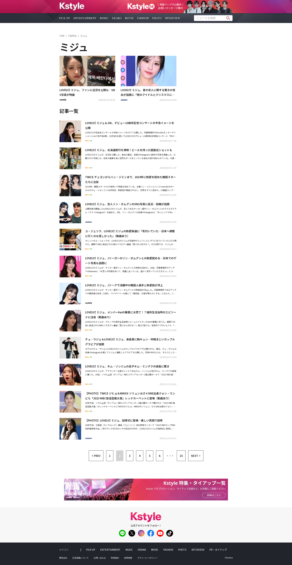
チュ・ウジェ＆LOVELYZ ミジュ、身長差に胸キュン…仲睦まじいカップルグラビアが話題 (130, 341)
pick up (64, 18)
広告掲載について (80, 558)
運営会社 (63, 558)
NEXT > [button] (196, 456)
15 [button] (181, 456)
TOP (61, 36)
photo (157, 18)
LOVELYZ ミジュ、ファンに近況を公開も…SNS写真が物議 (87, 92)
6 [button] (159, 456)
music (104, 18)
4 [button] (139, 456)
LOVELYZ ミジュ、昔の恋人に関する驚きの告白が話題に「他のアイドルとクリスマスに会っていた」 (148, 92)
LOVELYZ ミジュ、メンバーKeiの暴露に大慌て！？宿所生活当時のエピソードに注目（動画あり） (130, 314)
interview (172, 18)
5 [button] (149, 456)
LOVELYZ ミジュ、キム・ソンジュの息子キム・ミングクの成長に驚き (127, 366)
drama (117, 18)
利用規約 (115, 558)
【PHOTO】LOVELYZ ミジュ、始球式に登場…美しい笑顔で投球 (124, 420)
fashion (143, 18)
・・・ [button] (170, 456)
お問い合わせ (100, 558)
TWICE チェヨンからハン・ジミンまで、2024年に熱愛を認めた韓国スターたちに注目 (130, 179)
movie (129, 18)
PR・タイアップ (218, 549)
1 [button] (110, 456)
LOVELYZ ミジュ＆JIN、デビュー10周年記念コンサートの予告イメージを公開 (129, 125)
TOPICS (72, 36)
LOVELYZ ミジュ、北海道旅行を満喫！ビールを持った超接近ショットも (128, 150)
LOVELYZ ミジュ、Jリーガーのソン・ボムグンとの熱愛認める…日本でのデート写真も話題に (130, 260)
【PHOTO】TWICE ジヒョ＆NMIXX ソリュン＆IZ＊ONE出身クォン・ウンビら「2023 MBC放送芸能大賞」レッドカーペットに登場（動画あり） (130, 395)
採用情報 (128, 558)
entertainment (85, 18)
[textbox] (213, 18)
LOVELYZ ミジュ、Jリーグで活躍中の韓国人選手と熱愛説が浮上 (124, 285)
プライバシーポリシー (147, 558)
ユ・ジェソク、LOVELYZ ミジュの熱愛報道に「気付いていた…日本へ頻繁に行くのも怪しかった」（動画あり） (130, 233)
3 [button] (129, 456)
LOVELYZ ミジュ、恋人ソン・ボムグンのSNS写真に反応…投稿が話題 (127, 204)
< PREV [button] (96, 456)
